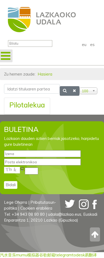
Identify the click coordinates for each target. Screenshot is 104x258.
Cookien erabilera (36, 208)
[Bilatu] (65, 91)
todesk (78, 254)
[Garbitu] (74, 91)
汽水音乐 (8, 254)
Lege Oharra (15, 202)
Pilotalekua (27, 105)
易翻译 (91, 254)
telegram (63, 254)
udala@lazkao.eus (64, 214)
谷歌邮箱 (47, 254)
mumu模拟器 (27, 254)
